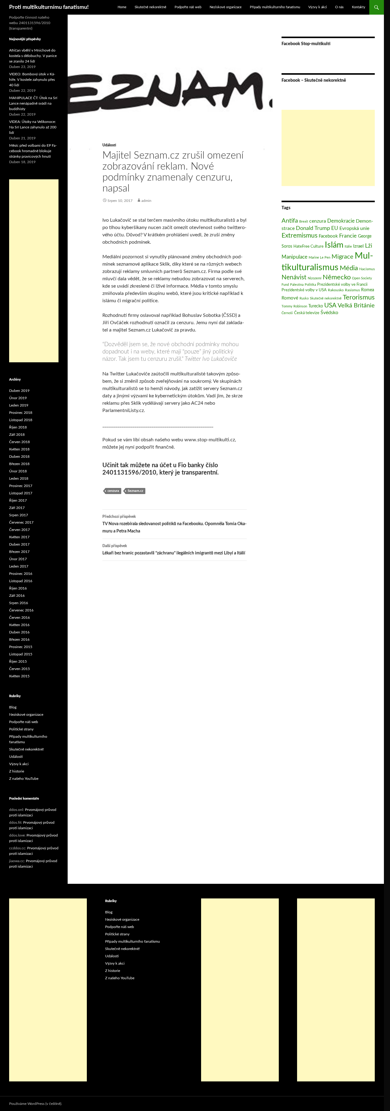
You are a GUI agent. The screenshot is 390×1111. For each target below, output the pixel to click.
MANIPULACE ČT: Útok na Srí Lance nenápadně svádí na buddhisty (33, 103)
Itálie (348, 246)
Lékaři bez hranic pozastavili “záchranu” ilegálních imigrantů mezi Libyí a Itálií (173, 549)
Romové (290, 298)
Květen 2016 (19, 625)
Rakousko (336, 290)
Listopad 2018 (20, 420)
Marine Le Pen (319, 257)
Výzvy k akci (317, 7)
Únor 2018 (18, 471)
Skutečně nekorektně (150, 7)
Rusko (304, 298)
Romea (367, 290)
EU (334, 228)
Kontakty (358, 7)
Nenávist (294, 277)
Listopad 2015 (20, 654)
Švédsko (329, 312)
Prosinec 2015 (20, 647)
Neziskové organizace (226, 7)
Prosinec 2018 (20, 412)
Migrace (342, 257)
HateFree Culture (308, 246)
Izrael (358, 246)
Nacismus (367, 269)
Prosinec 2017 (20, 486)
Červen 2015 (19, 669)
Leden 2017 (18, 566)
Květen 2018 (19, 449)
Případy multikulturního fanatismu (275, 7)
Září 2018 (17, 434)
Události (109, 145)
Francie (348, 236)
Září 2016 (17, 595)
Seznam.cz (135, 491)
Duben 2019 (19, 390)
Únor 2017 (18, 559)
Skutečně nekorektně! (26, 749)
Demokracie (341, 221)
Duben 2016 (19, 632)
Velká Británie (356, 306)
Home (122, 7)
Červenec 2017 (21, 522)
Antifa (290, 221)
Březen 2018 (19, 464)
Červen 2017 (19, 530)
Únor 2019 (18, 398)
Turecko (315, 306)
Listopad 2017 (20, 493)
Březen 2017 (19, 552)
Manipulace (294, 257)
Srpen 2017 (18, 515)
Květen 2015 (19, 676)
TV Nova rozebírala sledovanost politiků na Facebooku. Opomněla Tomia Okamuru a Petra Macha (174, 524)
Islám (334, 245)
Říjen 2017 (18, 500)
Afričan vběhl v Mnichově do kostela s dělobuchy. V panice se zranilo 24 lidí (33, 55)
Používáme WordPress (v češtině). (35, 1104)
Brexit (303, 221)
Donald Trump (313, 228)
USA (330, 305)
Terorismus (359, 297)
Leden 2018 (18, 478)
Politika (310, 284)
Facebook (328, 236)
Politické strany (21, 729)
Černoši (287, 313)
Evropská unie (354, 228)
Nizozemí (314, 278)
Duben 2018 (19, 456)
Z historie (16, 771)
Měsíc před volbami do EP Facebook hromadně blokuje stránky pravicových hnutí (33, 151)
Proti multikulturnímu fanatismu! (49, 7)
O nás (339, 7)
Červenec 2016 (21, 610)
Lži (368, 246)
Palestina (296, 284)
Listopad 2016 (20, 581)
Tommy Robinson (294, 306)
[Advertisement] (328, 148)
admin (146, 200)
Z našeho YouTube (23, 778)
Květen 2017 (19, 537)
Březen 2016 (19, 639)
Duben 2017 (19, 544)
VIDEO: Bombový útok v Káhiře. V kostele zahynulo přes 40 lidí (32, 79)
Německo (337, 277)
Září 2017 (17, 508)
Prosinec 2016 (20, 573)
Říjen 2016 (18, 588)
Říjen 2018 (18, 427)
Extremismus (299, 235)
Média (349, 268)
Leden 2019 (18, 405)
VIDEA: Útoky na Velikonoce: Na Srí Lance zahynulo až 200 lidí (32, 127)
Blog (12, 707)
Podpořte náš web (188, 7)
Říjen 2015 (18, 661)
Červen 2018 (19, 442)
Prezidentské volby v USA (304, 290)
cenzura (113, 491)
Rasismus (352, 290)
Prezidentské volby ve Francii (342, 284)
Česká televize (306, 313)
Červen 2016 (19, 617)
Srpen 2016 (18, 603)
